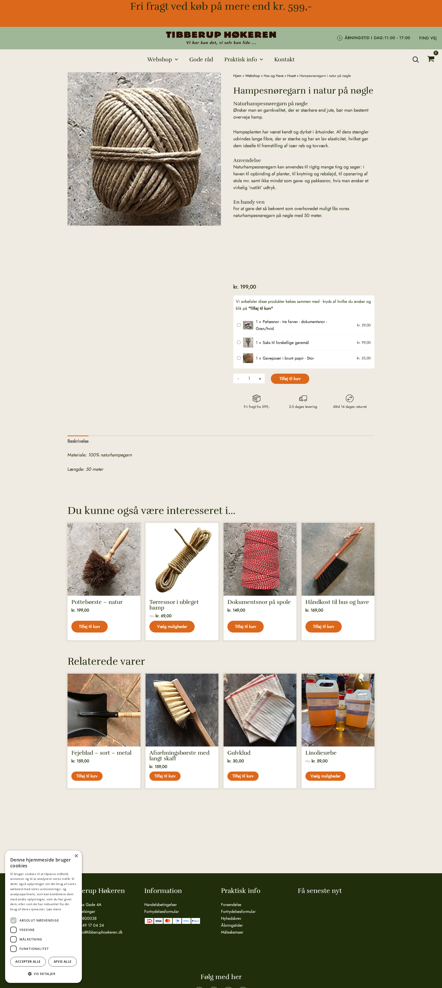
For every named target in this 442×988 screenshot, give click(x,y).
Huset (291, 75)
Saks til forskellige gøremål (286, 343)
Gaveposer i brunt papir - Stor (288, 358)
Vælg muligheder (172, 626)
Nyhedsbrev (231, 918)
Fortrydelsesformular (161, 911)
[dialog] (43, 917)
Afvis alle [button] (63, 961)
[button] (175, 59)
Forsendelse (231, 904)
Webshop (252, 75)
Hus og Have (273, 75)
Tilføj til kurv (290, 379)
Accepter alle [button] (27, 961)
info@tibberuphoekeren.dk (100, 932)
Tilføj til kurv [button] (89, 626)
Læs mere (54, 909)
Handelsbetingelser (160, 904)
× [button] (76, 856)
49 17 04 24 (93, 925)
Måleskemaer (232, 932)
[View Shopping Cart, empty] (431, 59)
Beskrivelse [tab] (78, 441)
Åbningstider (232, 925)
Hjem (237, 75)
